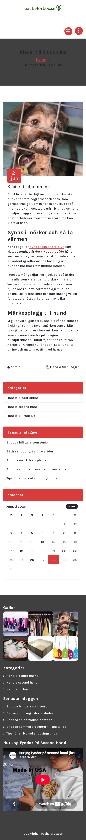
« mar (71, 506)
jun (14, 175)
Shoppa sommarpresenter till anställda (36, 469)
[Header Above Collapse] (79, 31)
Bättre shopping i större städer (30, 451)
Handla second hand (22, 407)
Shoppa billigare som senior (28, 442)
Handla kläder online (23, 398)
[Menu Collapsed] (68, 31)
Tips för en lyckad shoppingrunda (32, 478)
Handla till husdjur (64, 367)
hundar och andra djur (46, 247)
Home (41, 59)
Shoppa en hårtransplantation (29, 460)
